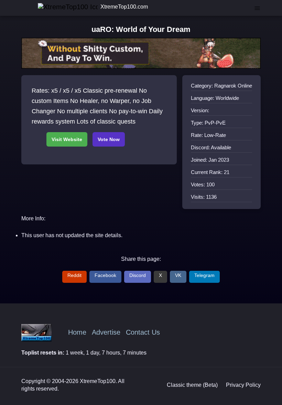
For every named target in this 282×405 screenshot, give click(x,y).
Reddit (74, 275)
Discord (137, 275)
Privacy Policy (243, 385)
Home (77, 332)
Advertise (106, 332)
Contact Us (143, 332)
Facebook (105, 275)
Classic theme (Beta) (192, 385)
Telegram (204, 275)
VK (178, 275)
